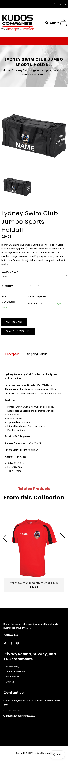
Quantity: (7, 286)
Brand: (5, 296)
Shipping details (37, 354)
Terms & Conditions (15, 671)
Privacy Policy (12, 666)
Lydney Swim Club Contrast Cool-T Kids (34, 583)
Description (12, 354)
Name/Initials (9, 272)
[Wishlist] (65, 4)
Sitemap (10, 681)
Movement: (8, 302)
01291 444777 (13, 710)
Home (6, 70)
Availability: (35, 303)
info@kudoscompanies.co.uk (21, 715)
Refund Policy (12, 676)
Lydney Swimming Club (27, 70)
